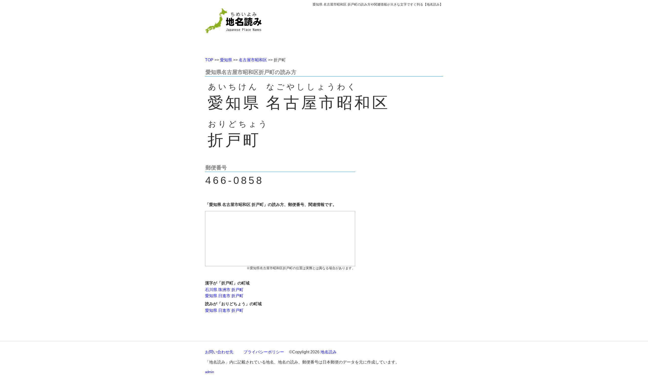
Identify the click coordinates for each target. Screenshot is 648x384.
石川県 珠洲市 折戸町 (224, 289)
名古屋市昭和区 (253, 60)
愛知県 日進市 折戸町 (224, 296)
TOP (209, 60)
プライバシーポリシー (264, 352)
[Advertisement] (360, 29)
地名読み (328, 352)
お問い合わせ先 (219, 352)
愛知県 (226, 60)
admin (209, 372)
